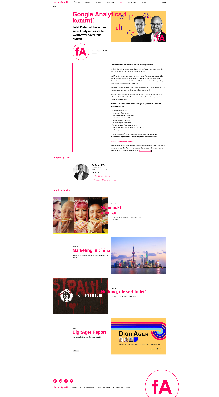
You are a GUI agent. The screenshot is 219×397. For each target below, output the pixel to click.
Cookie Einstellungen (121, 387)
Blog (54, 6)
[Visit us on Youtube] (71, 381)
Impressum (76, 387)
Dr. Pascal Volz (145, 150)
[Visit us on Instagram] (60, 381)
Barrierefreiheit (104, 387)
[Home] (61, 2)
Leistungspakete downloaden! (122, 141)
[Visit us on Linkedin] (55, 381)
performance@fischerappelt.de (104, 180)
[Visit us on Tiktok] (66, 381)
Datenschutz (89, 387)
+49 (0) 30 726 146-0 (100, 176)
